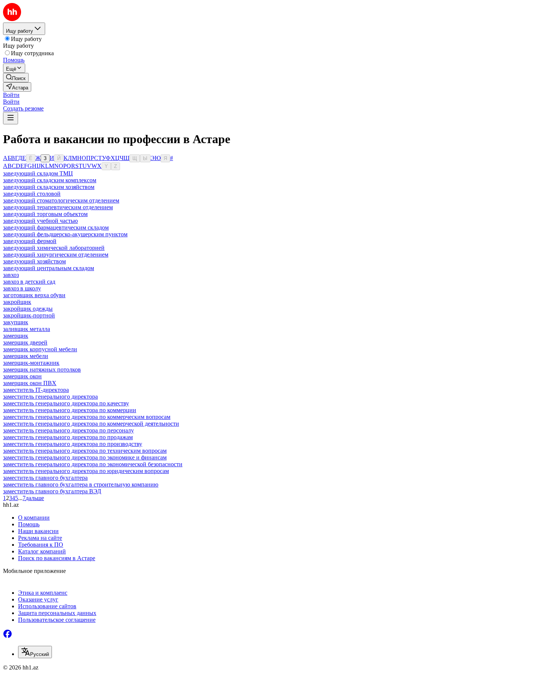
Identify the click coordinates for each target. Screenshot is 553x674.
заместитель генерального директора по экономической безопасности (92, 464)
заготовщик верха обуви (34, 295)
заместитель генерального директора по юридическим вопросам (86, 471)
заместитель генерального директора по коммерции (69, 410)
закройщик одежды (28, 308)
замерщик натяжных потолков (42, 369)
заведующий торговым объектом (45, 214)
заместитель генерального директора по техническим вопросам (85, 450)
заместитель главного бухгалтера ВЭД (52, 491)
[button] (11, 95)
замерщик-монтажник (31, 363)
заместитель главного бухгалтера (45, 478)
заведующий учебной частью (40, 221)
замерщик (15, 335)
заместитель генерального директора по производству (72, 444)
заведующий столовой (32, 193)
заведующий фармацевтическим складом (56, 227)
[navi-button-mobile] (10, 118)
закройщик (17, 302)
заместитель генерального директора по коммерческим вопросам (86, 417)
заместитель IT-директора (36, 390)
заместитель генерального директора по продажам (68, 437)
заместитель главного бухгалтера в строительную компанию (80, 484)
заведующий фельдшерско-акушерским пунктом (65, 234)
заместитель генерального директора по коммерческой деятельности (91, 423)
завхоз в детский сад (29, 281)
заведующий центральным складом (48, 268)
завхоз (11, 275)
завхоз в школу (22, 288)
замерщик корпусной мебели (40, 349)
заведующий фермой (29, 241)
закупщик (15, 322)
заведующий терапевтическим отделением (58, 207)
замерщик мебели (25, 356)
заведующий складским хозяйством (48, 187)
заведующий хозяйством (34, 261)
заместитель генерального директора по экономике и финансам (85, 457)
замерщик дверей (25, 342)
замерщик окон (22, 376)
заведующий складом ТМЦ (38, 173)
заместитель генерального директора (50, 396)
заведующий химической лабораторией (54, 248)
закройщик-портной (29, 315)
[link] (16, 77)
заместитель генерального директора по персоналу (68, 430)
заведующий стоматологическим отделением (61, 200)
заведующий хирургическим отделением (55, 254)
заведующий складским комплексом (49, 180)
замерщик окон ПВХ (29, 383)
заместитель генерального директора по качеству (66, 403)
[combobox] (35, 652)
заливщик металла (26, 329)
